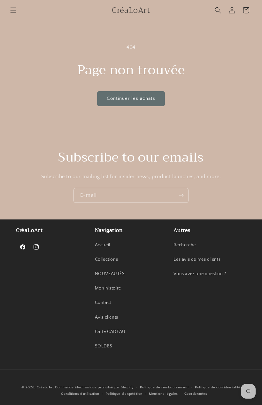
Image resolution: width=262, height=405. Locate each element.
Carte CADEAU (110, 331)
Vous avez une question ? (199, 273)
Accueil (102, 245)
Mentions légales (163, 394)
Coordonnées (195, 394)
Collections (106, 259)
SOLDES (103, 346)
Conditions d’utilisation (80, 394)
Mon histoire (108, 288)
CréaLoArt (45, 387)
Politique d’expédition (124, 394)
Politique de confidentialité (218, 387)
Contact (103, 302)
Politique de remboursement (164, 387)
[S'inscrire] (181, 195)
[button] (13, 10)
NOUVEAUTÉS (110, 273)
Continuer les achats (131, 98)
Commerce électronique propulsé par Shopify (94, 387)
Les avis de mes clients (196, 259)
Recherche (184, 245)
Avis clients (106, 317)
